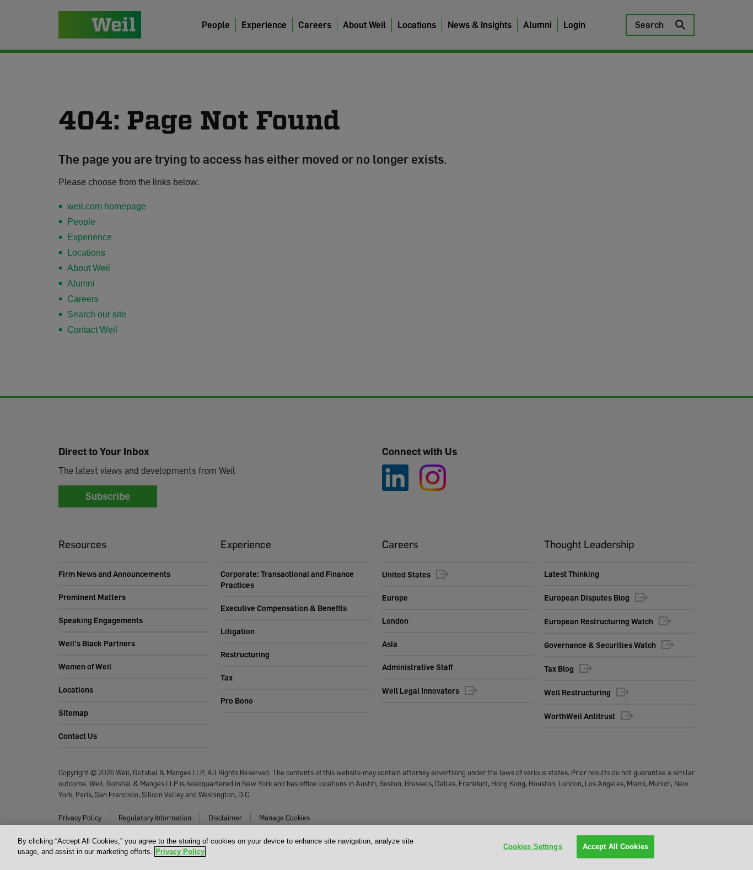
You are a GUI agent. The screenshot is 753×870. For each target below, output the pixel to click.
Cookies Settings (532, 846)
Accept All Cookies (615, 846)
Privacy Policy (180, 851)
